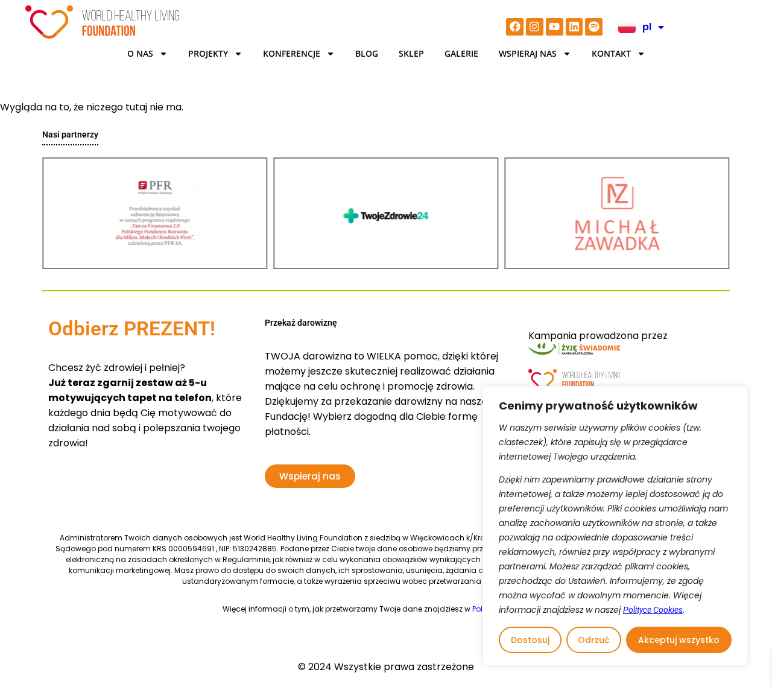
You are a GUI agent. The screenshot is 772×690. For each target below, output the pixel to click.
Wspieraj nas (528, 53)
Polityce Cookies (653, 610)
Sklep (411, 53)
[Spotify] (594, 27)
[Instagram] (534, 27)
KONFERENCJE (291, 53)
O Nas (140, 53)
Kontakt (611, 53)
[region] (615, 526)
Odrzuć (593, 640)
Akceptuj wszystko (679, 640)
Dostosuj (530, 640)
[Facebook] (515, 27)
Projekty (208, 53)
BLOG (366, 53)
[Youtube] (554, 27)
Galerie (461, 53)
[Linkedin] (574, 27)
